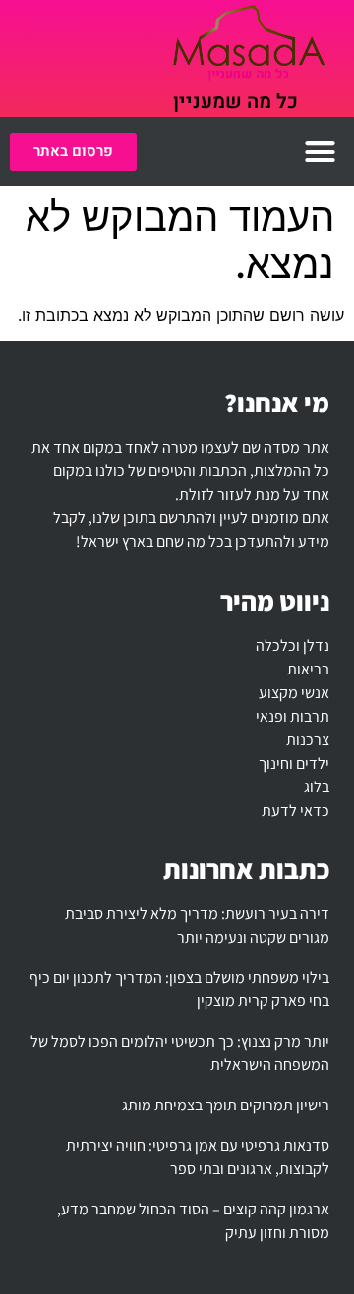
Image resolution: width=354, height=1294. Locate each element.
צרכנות (307, 739)
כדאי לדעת (295, 810)
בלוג (316, 787)
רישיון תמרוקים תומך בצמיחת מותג (225, 1105)
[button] (320, 151)
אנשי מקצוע (294, 692)
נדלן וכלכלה (292, 645)
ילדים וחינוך (294, 763)
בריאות (308, 669)
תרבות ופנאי (292, 716)
